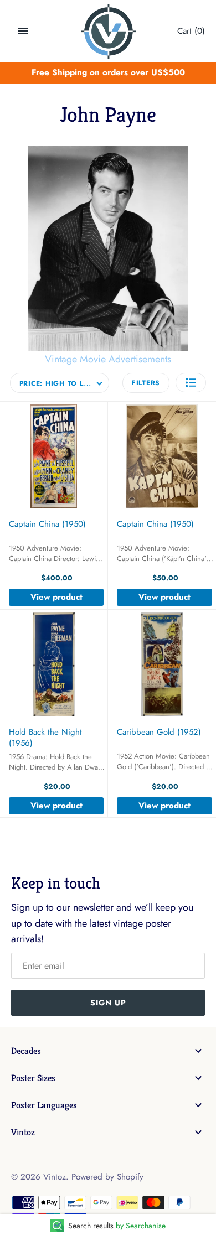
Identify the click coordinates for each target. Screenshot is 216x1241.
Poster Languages (44, 1105)
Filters (146, 383)
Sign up (108, 1002)
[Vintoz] (108, 31)
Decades (26, 1051)
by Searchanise (141, 1225)
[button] (191, 382)
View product (56, 597)
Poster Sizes (33, 1078)
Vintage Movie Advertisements (108, 359)
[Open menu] (23, 31)
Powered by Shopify (107, 1177)
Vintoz (23, 1132)
